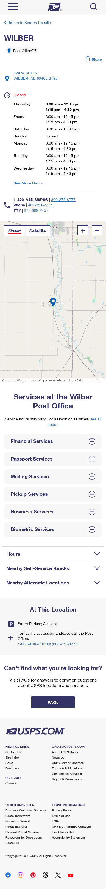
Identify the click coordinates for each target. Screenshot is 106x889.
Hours (13, 554)
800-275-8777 (63, 199)
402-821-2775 (40, 205)
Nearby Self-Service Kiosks (37, 568)
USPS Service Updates (68, 763)
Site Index (12, 757)
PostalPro (12, 843)
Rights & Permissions (67, 779)
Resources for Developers (23, 837)
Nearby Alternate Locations (37, 583)
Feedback (12, 768)
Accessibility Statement (68, 837)
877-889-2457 (36, 210)
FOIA (55, 821)
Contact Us (13, 752)
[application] (53, 302)
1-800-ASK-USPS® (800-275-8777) (48, 644)
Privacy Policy (62, 810)
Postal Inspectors (17, 815)
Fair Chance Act (63, 832)
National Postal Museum (22, 832)
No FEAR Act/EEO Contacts (71, 826)
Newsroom (59, 757)
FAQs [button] (53, 702)
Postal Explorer (16, 826)
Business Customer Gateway (25, 810)
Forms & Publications (67, 768)
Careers (10, 783)
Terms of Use (61, 815)
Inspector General (17, 821)
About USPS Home (65, 752)
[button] (94, 59)
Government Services (67, 773)
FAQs (9, 763)
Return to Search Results (29, 22)
